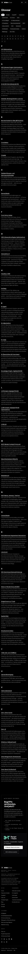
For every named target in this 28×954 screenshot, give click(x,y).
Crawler (3, 155)
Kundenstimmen (16, 902)
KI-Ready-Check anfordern (13, 847)
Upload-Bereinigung (7, 674)
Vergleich (3, 895)
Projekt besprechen (5, 933)
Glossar (3, 904)
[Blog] (11, 939)
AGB (14, 950)
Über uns (3, 897)
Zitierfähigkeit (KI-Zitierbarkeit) (11, 756)
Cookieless (4, 142)
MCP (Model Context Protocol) (10, 444)
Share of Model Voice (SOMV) (10, 587)
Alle (3, 14)
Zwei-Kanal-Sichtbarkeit (8, 769)
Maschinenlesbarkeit (15, 23)
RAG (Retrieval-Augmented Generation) (13, 535)
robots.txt (4, 552)
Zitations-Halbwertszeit (8, 742)
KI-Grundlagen (5, 20)
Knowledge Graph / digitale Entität (11, 371)
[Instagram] (1, 939)
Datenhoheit (5, 17)
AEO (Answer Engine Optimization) (11, 67)
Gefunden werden (16, 890)
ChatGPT (14, 14)
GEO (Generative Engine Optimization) (13, 237)
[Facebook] (4, 939)
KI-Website (3, 913)
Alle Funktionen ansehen (11, 852)
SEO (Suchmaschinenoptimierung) (11, 572)
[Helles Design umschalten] (22, 2)
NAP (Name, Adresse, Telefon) (10, 495)
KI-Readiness (5, 23)
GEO (18, 17)
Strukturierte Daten (14, 28)
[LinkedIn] (6, 939)
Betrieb (7, 14)
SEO (12, 26)
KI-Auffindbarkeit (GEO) (6, 915)
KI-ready (3, 339)
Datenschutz (9, 950)
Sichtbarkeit (5, 28)
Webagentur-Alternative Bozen (8, 920)
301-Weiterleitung (6, 49)
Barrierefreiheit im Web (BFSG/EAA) (12, 120)
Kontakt (3, 906)
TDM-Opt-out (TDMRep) (8, 652)
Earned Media (5, 193)
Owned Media (5, 515)
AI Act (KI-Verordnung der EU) (10, 84)
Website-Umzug (5, 924)
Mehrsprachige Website (6, 922)
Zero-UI (3, 729)
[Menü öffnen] (25, 2)
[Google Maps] (9, 939)
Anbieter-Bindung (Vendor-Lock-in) (12, 98)
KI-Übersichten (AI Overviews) (10, 354)
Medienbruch (5, 475)
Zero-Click (12, 31)
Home (2, 890)
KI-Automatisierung (5, 918)
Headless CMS (5, 274)
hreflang (3, 288)
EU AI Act (12, 17)
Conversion (21, 14)
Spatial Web (4, 616)
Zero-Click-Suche (6, 712)
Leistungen (14, 895)
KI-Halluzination (6, 323)
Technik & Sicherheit (16, 899)
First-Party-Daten (6, 215)
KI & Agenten (15, 893)
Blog (2, 902)
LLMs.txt (4, 424)
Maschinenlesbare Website (9, 459)
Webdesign (4, 31)
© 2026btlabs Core (5, 948)
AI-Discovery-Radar (5, 936)
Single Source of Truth (8, 601)
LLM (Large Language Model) (10, 391)
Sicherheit (18, 26)
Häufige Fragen (4, 899)
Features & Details (5, 893)
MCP (24, 23)
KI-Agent (3, 306)
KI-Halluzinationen (15, 20)
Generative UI (5, 254)
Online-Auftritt (5, 26)
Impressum (3, 950)
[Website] (1, 942)
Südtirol (23, 28)
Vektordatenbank (6, 691)
